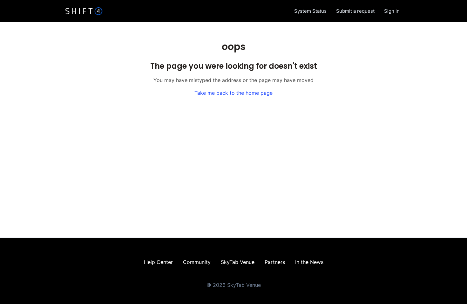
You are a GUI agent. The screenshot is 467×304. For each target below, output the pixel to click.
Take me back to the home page (233, 93)
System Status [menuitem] (310, 11)
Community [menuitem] (197, 262)
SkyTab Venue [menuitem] (237, 262)
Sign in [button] (392, 11)
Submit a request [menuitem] (355, 11)
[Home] (84, 11)
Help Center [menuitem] (158, 262)
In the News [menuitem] (309, 262)
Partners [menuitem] (275, 262)
